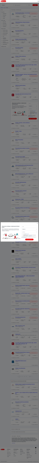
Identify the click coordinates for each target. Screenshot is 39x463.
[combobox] (29, 229)
